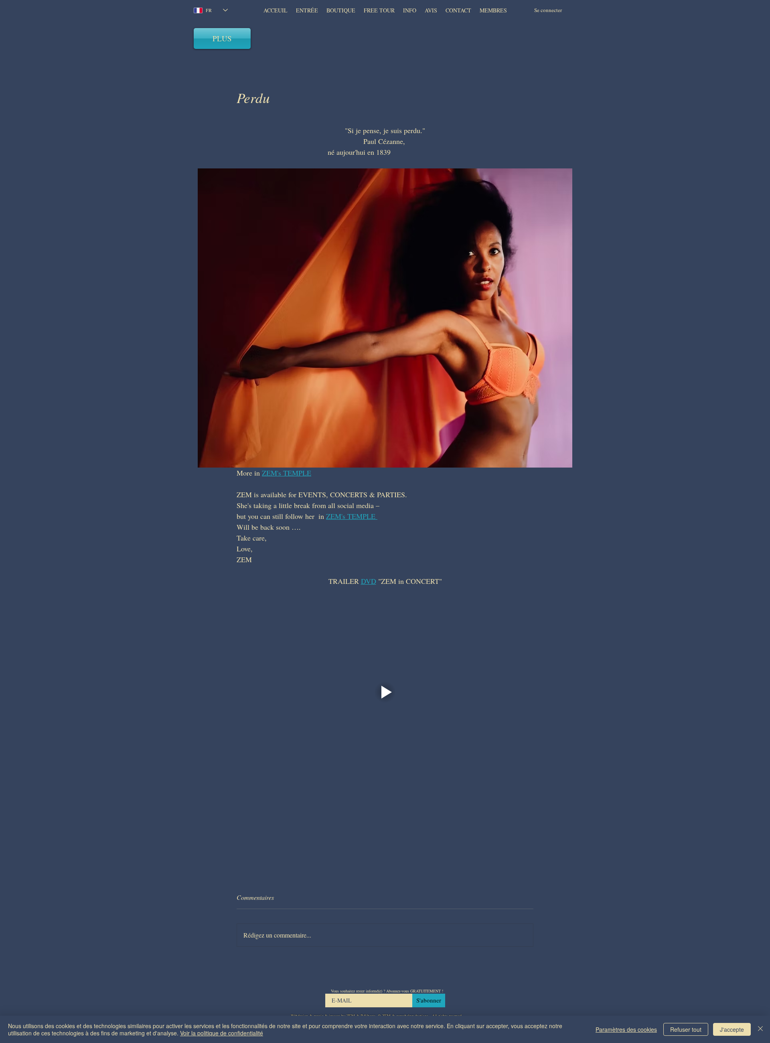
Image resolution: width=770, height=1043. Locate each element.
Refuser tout (685, 1029)
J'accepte (732, 1029)
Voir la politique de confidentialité (221, 1033)
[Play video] (385, 692)
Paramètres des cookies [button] (626, 1029)
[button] (430, 10)
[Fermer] (760, 1029)
